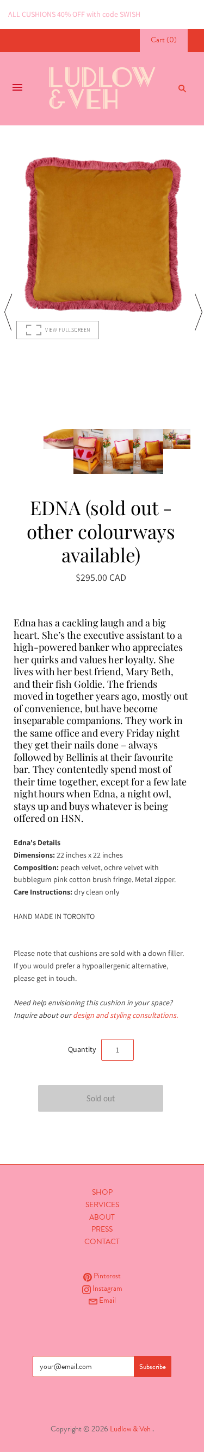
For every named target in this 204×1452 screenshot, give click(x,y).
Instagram (106, 1288)
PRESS (102, 1229)
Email (106, 1300)
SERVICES (102, 1204)
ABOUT (102, 1217)
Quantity (82, 1049)
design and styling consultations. (125, 1015)
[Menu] (17, 88)
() (164, 40)
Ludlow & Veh (130, 1429)
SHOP (102, 1192)
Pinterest (106, 1276)
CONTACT (102, 1241)
